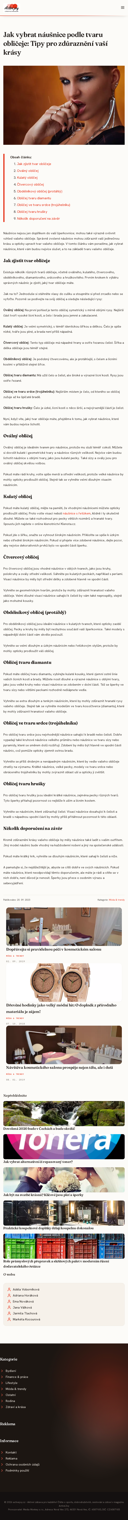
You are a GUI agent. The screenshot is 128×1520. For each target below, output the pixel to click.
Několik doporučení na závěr (38, 218)
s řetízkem (83, 513)
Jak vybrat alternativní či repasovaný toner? (38, 1162)
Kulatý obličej (27, 177)
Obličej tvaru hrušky (32, 211)
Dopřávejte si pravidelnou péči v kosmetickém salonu (53, 949)
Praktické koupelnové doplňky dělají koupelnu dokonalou (48, 1228)
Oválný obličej (27, 171)
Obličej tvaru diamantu (34, 198)
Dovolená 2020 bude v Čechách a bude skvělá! (39, 1129)
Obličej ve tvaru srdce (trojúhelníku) (43, 205)
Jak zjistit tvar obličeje (34, 164)
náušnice (69, 513)
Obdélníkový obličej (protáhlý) (39, 191)
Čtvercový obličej (30, 184)
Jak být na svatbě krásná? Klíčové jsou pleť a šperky (43, 1195)
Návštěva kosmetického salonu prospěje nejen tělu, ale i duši (59, 1067)
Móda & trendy (117, 899)
